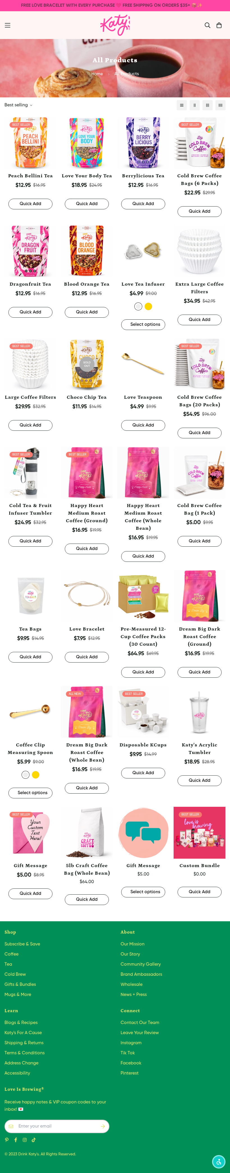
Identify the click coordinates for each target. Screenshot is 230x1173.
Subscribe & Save (22, 944)
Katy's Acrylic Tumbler (199, 748)
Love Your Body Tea (87, 176)
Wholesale (131, 984)
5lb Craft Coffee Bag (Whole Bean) (87, 869)
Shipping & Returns (23, 1043)
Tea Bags (30, 629)
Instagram (131, 1043)
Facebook (131, 1063)
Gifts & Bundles (20, 984)
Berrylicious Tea (143, 176)
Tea (8, 964)
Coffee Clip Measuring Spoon (30, 748)
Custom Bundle (200, 866)
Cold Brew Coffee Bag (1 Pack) (199, 509)
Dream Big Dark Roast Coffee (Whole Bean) (87, 752)
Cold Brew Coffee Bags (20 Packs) (199, 401)
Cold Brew (15, 974)
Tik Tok (128, 1053)
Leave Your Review (140, 1033)
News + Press (134, 995)
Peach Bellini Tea (30, 176)
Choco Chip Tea (87, 397)
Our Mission (132, 944)
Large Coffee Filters (30, 397)
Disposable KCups (143, 745)
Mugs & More (17, 995)
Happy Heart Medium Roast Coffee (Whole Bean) (143, 517)
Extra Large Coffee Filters (199, 288)
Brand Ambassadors (141, 974)
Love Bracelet (87, 629)
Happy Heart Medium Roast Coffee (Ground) (87, 513)
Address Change (21, 1063)
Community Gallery (141, 964)
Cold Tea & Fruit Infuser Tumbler (30, 509)
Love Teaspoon (143, 397)
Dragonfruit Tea (30, 284)
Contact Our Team (140, 1023)
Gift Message (30, 866)
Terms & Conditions (24, 1053)
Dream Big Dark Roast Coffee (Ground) (199, 636)
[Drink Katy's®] (115, 25)
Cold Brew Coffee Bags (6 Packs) (199, 179)
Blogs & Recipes (21, 1023)
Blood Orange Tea (87, 284)
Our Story (130, 954)
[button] (219, 1162)
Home (97, 74)
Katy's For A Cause (23, 1033)
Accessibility (17, 1073)
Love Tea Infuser (143, 284)
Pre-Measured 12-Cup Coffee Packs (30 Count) (143, 636)
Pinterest (130, 1073)
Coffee (11, 954)
